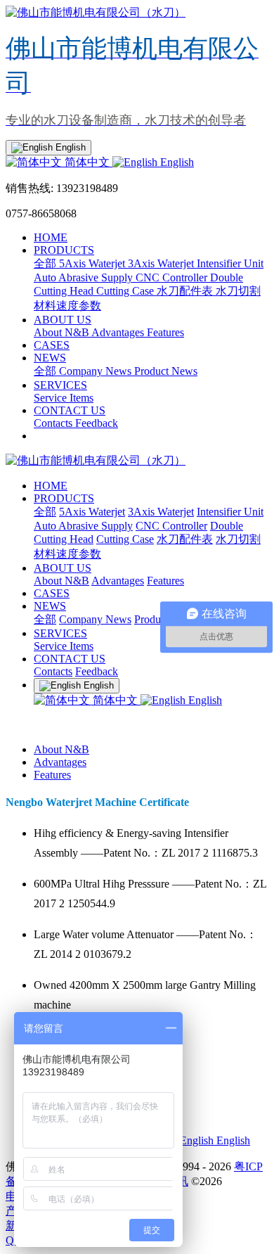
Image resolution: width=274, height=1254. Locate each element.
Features (165, 332)
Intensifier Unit (230, 263)
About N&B (62, 332)
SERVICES (60, 385)
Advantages (119, 332)
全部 (46, 263)
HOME (50, 237)
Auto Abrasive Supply (85, 277)
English (175, 162)
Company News (96, 371)
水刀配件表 (186, 291)
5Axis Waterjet (93, 263)
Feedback (96, 423)
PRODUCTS (64, 250)
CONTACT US (69, 410)
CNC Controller (173, 277)
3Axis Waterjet (162, 263)
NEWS (50, 358)
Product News (165, 371)
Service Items (63, 398)
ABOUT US (62, 320)
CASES (52, 345)
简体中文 (87, 162)
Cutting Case (126, 291)
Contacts (54, 423)
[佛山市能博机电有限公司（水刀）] (137, 461)
